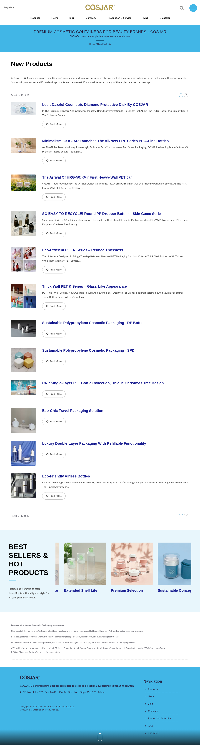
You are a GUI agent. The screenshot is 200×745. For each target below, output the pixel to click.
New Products (104, 44)
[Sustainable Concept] (170, 564)
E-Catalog (165, 18)
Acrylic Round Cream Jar (107, 648)
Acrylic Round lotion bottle (131, 648)
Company (91, 18)
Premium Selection (118, 590)
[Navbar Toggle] (193, 8)
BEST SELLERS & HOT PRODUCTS (28, 560)
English (8, 7)
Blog (72, 18)
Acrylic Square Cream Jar (85, 648)
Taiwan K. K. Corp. (46, 707)
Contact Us (40, 652)
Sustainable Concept (167, 590)
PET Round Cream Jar (63, 648)
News (54, 18)
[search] (182, 8)
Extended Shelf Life (72, 590)
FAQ (146, 18)
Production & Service (120, 18)
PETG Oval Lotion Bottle (154, 648)
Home (92, 44)
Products (35, 18)
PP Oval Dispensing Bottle (22, 652)
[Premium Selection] (123, 564)
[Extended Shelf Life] (76, 564)
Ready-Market (52, 710)
